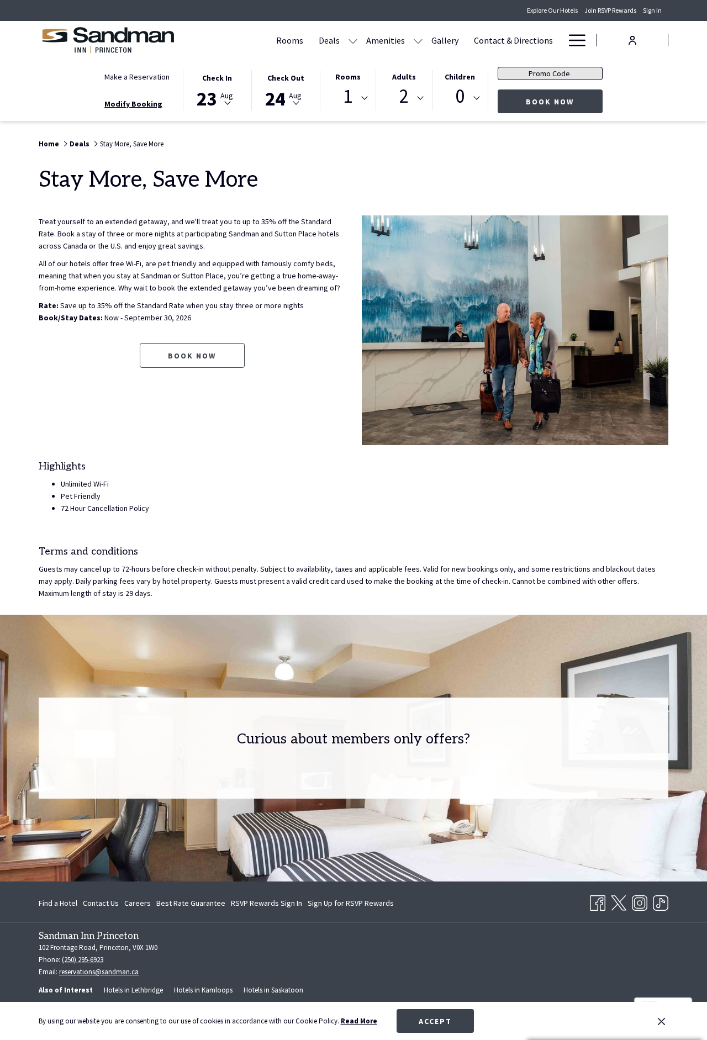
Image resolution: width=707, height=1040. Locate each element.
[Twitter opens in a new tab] (618, 901)
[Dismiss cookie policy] (661, 1021)
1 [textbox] (347, 96)
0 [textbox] (460, 96)
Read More (359, 1021)
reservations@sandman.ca (99, 971)
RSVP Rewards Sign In (266, 905)
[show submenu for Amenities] (418, 40)
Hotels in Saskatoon (273, 990)
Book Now (564, 101)
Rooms (348, 77)
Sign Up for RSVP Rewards (351, 905)
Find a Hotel (58, 903)
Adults (404, 77)
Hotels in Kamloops (203, 990)
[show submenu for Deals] (352, 40)
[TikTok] (660, 901)
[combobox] (348, 98)
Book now (192, 356)
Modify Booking (133, 104)
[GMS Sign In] (632, 39)
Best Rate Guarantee (190, 903)
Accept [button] (435, 1021)
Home (49, 144)
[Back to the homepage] (108, 40)
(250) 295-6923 (82, 959)
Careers (137, 903)
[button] (217, 89)
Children (460, 77)
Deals (79, 144)
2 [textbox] (404, 96)
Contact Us (101, 903)
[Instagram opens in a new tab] (639, 901)
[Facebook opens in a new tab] (597, 901)
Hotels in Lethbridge (133, 990)
